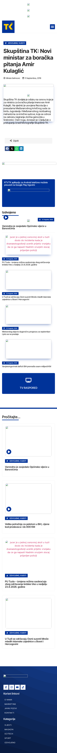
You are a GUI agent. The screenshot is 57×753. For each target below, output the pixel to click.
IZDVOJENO (13, 43)
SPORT (8, 738)
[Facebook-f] (5, 687)
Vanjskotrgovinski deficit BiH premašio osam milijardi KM (26, 366)
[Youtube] (17, 687)
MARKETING (10, 704)
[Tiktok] (22, 687)
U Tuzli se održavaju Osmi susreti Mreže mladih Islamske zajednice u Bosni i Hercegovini (26, 298)
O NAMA (8, 700)
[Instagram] (11, 687)
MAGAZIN (9, 729)
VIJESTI (22, 43)
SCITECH (9, 734)
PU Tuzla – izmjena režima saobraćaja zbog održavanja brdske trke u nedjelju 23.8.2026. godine (26, 263)
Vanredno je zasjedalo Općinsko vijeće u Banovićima (24, 227)
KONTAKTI (9, 713)
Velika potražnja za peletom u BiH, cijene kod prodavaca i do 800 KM (27, 525)
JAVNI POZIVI (11, 708)
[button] (52, 26)
